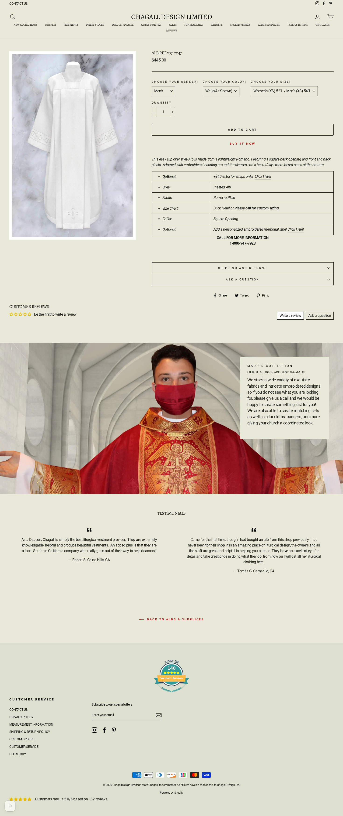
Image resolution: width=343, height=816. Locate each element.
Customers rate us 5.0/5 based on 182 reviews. (71, 799)
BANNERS (216, 25)
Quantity (162, 102)
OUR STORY (17, 754)
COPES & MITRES (151, 25)
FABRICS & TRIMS (297, 25)
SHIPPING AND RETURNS (242, 268)
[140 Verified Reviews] (171, 694)
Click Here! (222, 208)
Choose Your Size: (271, 81)
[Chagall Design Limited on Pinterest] (114, 730)
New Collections (25, 25)
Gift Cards (322, 25)
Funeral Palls (193, 25)
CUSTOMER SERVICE (23, 746)
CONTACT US (18, 3)
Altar (173, 25)
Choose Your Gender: (175, 81)
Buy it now (243, 143)
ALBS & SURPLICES (269, 25)
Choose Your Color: (225, 81)
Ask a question (242, 279)
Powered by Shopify (171, 792)
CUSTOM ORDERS (21, 739)
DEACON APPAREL (122, 25)
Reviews (171, 30)
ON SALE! (50, 25)
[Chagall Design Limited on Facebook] (104, 730)
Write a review (290, 315)
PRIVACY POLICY (21, 717)
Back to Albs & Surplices (175, 619)
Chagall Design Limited (171, 16)
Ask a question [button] (319, 315)
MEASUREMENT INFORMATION (31, 724)
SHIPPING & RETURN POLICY (29, 732)
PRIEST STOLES (95, 25)
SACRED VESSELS (240, 25)
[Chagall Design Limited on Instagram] (94, 730)
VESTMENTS (70, 25)
